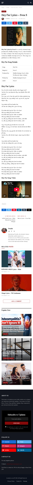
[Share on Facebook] (4, 23)
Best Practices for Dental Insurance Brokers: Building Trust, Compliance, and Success (16, 378)
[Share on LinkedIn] (20, 23)
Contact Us (18, 481)
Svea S (4, 204)
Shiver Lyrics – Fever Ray (24, 218)
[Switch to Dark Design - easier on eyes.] (28, 2)
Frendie (8, 18)
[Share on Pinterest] (14, 23)
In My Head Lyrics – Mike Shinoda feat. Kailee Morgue (8, 219)
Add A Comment (16, 301)
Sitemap (25, 481)
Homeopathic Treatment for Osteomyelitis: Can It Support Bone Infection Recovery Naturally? (16, 329)
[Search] (30, 2)
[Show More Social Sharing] (30, 23)
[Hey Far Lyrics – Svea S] (16, 36)
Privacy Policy (15, 428)
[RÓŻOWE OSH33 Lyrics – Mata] (16, 259)
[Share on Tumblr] (25, 23)
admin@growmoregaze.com (14, 464)
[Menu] (3, 2)
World (4, 11)
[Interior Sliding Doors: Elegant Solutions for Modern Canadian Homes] (16, 349)
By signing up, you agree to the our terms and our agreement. (17, 427)
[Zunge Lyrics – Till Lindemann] (16, 282)
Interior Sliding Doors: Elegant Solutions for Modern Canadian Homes (14, 353)
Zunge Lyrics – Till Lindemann (11, 293)
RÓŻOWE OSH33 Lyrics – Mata (11, 269)
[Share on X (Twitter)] (9, 23)
